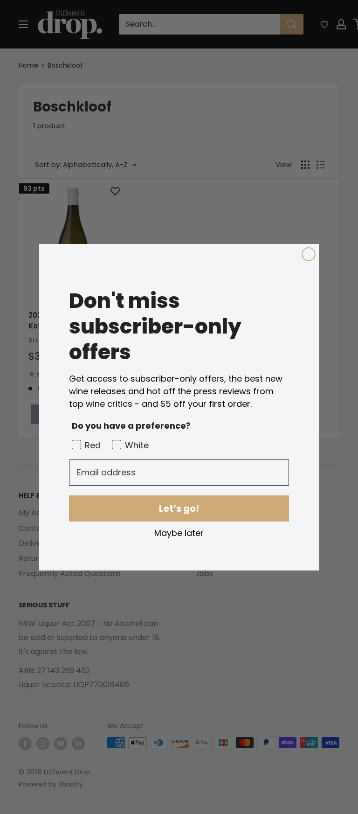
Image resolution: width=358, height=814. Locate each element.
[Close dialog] (308, 254)
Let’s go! (179, 508)
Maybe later (179, 532)
